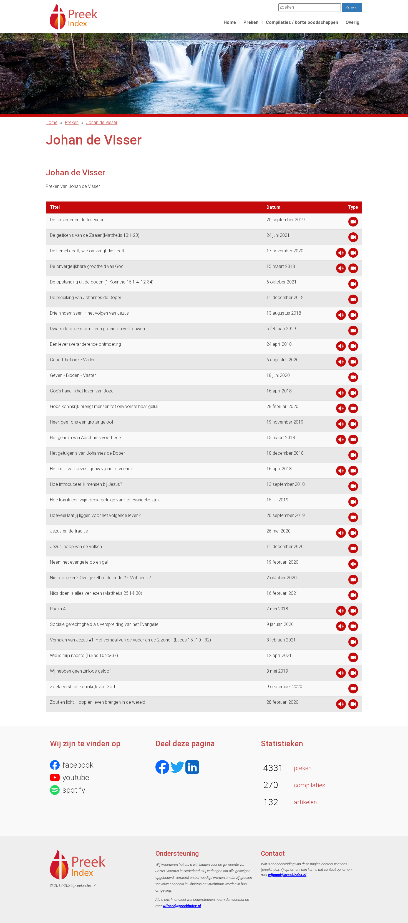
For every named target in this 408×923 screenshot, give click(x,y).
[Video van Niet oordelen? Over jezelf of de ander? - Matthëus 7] (353, 581)
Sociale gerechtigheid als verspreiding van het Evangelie (104, 624)
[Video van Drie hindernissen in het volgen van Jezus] (353, 316)
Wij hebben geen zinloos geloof (80, 671)
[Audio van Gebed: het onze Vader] (341, 363)
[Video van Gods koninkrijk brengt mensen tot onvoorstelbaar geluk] (353, 409)
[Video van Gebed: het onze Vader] (353, 363)
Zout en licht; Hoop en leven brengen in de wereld (97, 702)
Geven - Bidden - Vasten (73, 375)
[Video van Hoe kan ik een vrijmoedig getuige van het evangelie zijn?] (353, 503)
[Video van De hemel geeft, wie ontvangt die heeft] (353, 254)
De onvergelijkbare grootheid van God (87, 266)
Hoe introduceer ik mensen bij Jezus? (86, 484)
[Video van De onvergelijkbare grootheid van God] (353, 269)
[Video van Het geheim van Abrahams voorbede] (353, 441)
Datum (273, 207)
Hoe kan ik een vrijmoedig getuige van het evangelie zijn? (105, 499)
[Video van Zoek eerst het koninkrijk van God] (353, 690)
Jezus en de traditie (69, 531)
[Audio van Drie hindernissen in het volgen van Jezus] (341, 316)
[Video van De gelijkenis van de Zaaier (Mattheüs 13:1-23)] (353, 238)
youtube (75, 777)
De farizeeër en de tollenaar (77, 219)
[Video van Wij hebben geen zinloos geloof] (353, 674)
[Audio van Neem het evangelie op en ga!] (353, 565)
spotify (73, 790)
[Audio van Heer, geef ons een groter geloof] (341, 425)
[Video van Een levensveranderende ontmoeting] (353, 347)
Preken (250, 22)
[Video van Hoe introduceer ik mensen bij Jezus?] (353, 487)
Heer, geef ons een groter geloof (81, 422)
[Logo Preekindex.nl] (73, 16)
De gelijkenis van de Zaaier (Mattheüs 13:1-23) (94, 235)
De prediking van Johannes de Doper (85, 297)
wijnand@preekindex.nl (182, 906)
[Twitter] (177, 768)
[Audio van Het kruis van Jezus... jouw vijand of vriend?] (341, 472)
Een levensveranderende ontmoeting (85, 344)
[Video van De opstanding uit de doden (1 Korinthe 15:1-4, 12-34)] (353, 285)
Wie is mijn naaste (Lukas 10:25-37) (84, 655)
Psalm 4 (58, 608)
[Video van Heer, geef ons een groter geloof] (353, 425)
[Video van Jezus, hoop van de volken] (353, 550)
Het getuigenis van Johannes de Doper (87, 453)
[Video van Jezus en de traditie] (353, 534)
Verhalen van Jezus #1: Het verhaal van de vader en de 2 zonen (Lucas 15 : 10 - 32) (130, 640)
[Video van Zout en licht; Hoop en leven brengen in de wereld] (353, 705)
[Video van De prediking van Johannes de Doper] (353, 300)
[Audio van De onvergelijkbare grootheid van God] (341, 269)
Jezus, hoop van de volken (76, 546)
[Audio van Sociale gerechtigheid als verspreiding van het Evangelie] (341, 627)
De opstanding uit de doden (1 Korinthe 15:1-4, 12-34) (101, 282)
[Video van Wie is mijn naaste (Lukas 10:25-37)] (353, 658)
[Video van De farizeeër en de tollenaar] (353, 223)
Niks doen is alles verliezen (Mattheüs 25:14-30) (96, 593)
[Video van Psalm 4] (353, 612)
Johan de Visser (101, 122)
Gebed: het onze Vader (72, 359)
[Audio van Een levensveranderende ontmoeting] (341, 347)
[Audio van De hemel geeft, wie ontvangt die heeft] (341, 254)
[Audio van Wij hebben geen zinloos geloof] (341, 674)
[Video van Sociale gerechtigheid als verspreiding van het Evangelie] (353, 627)
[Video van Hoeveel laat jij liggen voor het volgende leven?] (353, 518)
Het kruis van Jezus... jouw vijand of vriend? (91, 468)
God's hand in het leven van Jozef (82, 391)
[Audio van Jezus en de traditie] (341, 534)
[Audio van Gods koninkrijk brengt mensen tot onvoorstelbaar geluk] (341, 409)
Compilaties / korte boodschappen (302, 22)
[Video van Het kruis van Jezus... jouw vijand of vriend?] (353, 472)
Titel (55, 207)
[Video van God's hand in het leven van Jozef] (353, 394)
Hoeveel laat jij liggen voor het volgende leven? (95, 515)
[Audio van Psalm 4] (341, 612)
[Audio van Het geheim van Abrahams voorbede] (341, 441)
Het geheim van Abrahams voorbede (85, 437)
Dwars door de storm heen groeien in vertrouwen (97, 328)
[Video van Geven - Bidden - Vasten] (353, 378)
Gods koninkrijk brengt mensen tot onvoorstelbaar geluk (104, 406)
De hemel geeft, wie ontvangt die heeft (87, 250)
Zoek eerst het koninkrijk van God (82, 686)
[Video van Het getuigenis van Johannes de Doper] (353, 456)
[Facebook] (162, 768)
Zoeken (352, 7)
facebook (78, 765)
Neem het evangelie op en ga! (79, 562)
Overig (352, 22)
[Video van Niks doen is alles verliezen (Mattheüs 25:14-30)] (353, 596)
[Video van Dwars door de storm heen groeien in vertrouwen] (353, 332)
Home (230, 22)
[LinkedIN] (192, 768)
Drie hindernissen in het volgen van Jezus (89, 313)
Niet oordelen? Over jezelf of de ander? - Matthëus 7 (100, 577)
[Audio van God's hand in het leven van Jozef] (341, 394)
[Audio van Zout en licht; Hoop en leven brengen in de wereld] (341, 705)
